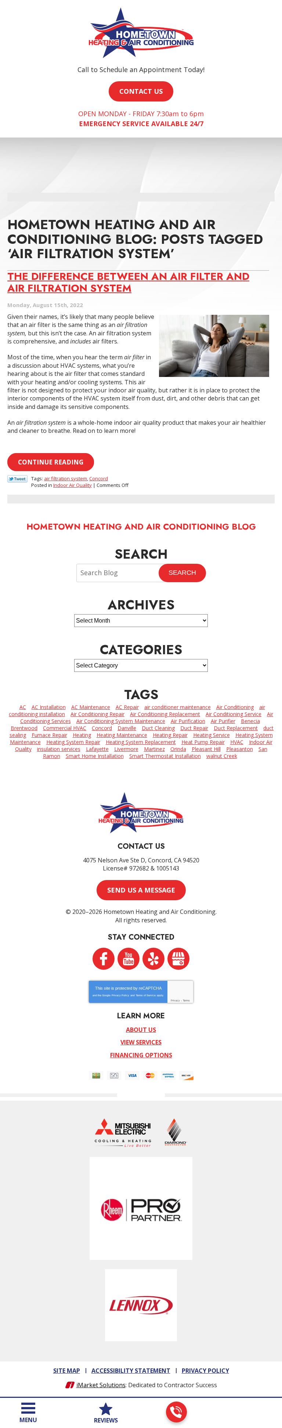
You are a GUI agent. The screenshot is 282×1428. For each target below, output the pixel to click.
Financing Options (141, 1055)
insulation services (58, 748)
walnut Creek (221, 755)
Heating (82, 734)
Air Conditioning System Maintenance (120, 720)
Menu (28, 1420)
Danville (127, 727)
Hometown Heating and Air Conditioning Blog (141, 526)
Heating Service (211, 734)
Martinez (154, 748)
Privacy (175, 1000)
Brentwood (24, 727)
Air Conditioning (235, 707)
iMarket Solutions (101, 1385)
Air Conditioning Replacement (165, 714)
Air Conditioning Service (233, 714)
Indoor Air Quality (72, 485)
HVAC (236, 741)
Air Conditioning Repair (97, 714)
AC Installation (49, 707)
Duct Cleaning (158, 727)
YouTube (129, 959)
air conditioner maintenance (177, 707)
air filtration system (65, 478)
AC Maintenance (90, 707)
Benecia (250, 720)
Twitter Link (17, 478)
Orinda (178, 748)
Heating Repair (170, 734)
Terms (186, 1000)
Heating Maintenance (122, 734)
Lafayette (97, 748)
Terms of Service (146, 995)
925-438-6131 (176, 1412)
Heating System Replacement (141, 741)
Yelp (153, 959)
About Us (141, 1030)
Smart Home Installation (95, 755)
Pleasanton (239, 748)
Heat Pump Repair (203, 741)
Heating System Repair (73, 741)
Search (182, 572)
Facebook (104, 959)
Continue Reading (50, 462)
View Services (141, 1042)
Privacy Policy (120, 995)
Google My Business (178, 959)
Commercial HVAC (64, 727)
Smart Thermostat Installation (165, 755)
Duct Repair (194, 727)
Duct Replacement (236, 727)
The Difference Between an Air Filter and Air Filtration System (128, 282)
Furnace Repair (49, 734)
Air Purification (188, 720)
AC (22, 707)
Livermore (126, 748)
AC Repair (127, 707)
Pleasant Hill (206, 748)
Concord (98, 478)
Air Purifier (223, 720)
